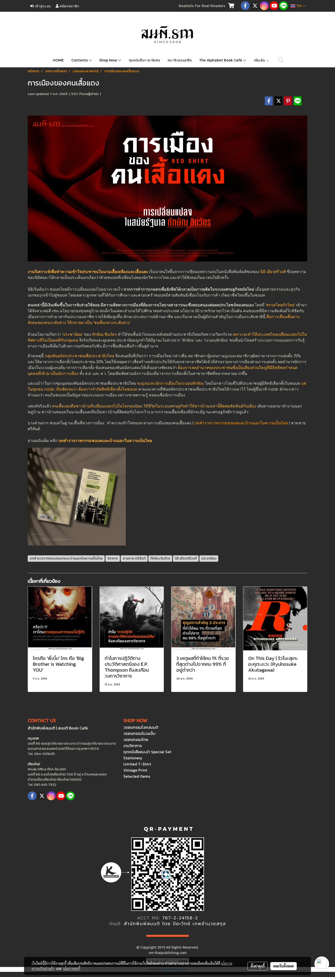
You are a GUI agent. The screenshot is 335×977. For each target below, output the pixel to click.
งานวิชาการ (132, 746)
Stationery (132, 758)
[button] (280, 60)
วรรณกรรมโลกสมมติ (140, 727)
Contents (80, 60)
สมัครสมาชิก (69, 5)
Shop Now (108, 60)
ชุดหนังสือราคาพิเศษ (144, 60)
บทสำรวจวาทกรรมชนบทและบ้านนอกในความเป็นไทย (241, 423)
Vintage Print (135, 770)
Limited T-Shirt (137, 764)
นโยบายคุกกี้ (71, 968)
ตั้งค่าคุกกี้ (258, 966)
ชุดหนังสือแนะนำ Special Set (147, 752)
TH (298, 6)
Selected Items (136, 776)
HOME (58, 60)
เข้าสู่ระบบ (42, 5)
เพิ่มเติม (260, 60)
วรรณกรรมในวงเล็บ (139, 733)
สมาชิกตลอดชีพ (180, 60)
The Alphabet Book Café (221, 60)
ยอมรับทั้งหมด (283, 966)
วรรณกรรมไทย (135, 739)
